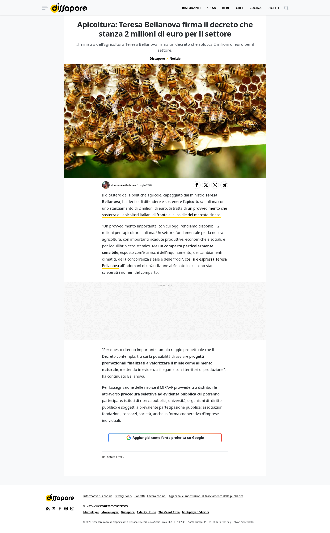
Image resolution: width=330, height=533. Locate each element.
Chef (239, 8)
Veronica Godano (124, 185)
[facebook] (60, 508)
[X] (54, 508)
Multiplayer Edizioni (195, 512)
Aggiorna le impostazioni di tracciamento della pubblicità (206, 496)
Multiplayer (91, 512)
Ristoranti (191, 8)
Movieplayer (110, 512)
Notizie (175, 58)
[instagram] (72, 508)
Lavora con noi (156, 496)
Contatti (139, 496)
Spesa (211, 8)
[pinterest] (66, 508)
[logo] (68, 8)
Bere (226, 8)
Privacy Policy (123, 496)
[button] (197, 185)
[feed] (48, 508)
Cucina (255, 8)
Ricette (274, 8)
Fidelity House (146, 512)
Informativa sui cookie (97, 496)
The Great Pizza (169, 512)
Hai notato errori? (113, 457)
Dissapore (157, 58)
